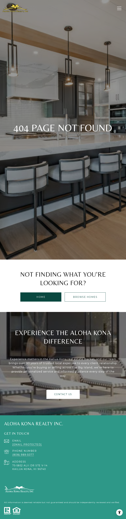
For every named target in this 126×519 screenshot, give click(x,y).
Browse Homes (85, 297)
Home (40, 297)
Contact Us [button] (63, 394)
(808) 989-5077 (23, 454)
